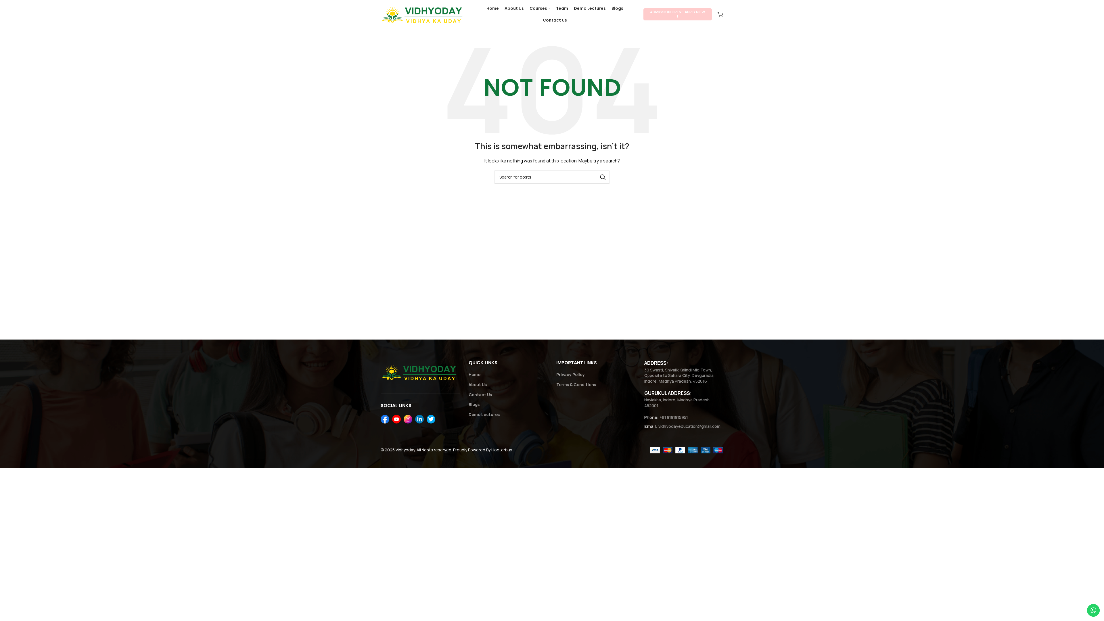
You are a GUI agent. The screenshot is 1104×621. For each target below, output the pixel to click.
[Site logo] (423, 14)
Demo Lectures (484, 414)
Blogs (474, 404)
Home (474, 374)
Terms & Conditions (576, 384)
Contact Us (480, 394)
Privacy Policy (570, 374)
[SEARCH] (603, 177)
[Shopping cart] (720, 14)
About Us (478, 384)
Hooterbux (501, 450)
